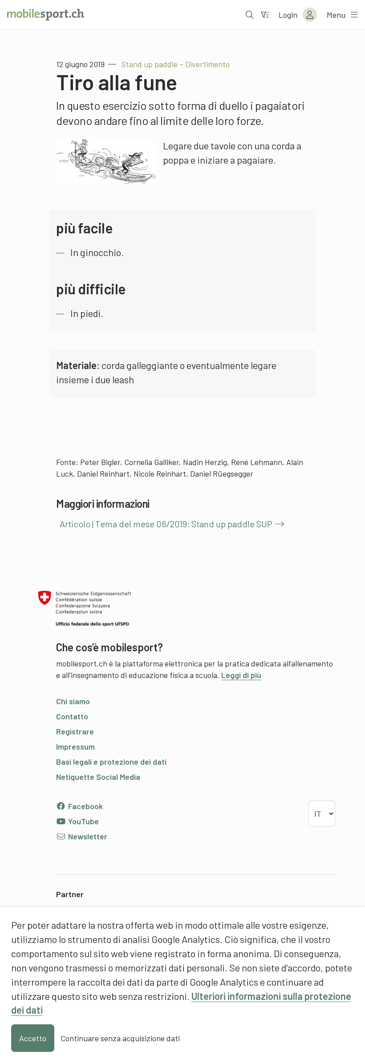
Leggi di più (241, 675)
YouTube (82, 821)
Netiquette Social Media (98, 777)
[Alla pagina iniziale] (45, 14)
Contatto (72, 716)
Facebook (84, 806)
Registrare (75, 731)
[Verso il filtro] (264, 14)
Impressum (75, 746)
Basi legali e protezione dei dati (111, 761)
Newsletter (86, 836)
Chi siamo (73, 701)
